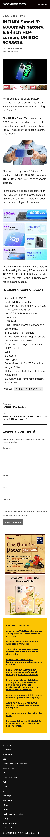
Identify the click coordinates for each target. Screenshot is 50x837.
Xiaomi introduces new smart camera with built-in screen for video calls (22, 651)
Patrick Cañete (14, 49)
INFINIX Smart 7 (33, 389)
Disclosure (7, 750)
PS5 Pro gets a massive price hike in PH (24, 714)
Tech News (19, 16)
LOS (4, 759)
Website (6, 499)
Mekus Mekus (8, 828)
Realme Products (10, 768)
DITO (5, 791)
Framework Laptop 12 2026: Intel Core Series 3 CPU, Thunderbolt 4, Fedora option (24, 723)
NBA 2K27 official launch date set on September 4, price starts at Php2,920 (24, 633)
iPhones (6, 773)
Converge (7, 796)
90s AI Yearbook (10, 823)
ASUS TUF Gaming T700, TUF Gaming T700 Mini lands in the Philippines (22, 705)
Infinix (18, 389)
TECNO (6, 810)
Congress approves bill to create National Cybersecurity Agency (24, 696)
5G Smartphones (10, 777)
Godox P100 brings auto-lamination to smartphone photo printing (24, 662)
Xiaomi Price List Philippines (15, 764)
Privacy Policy (8, 754)
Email (5, 487)
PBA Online (7, 800)
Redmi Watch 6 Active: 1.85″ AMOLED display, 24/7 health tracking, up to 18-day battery (22, 672)
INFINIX (12, 266)
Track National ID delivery (13, 814)
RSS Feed (7, 745)
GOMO (5, 787)
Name (6, 475)
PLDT (5, 782)
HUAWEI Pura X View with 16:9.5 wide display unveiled (23, 642)
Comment (7, 448)
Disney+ (6, 819)
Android (7, 16)
